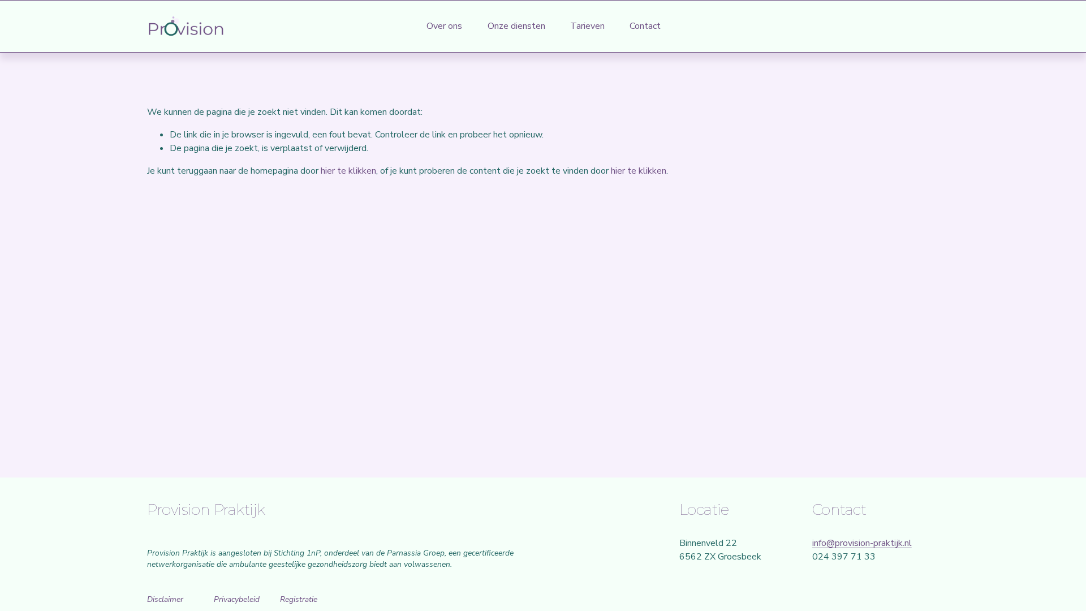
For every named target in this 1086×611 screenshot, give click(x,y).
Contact (645, 26)
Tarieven (587, 26)
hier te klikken (348, 171)
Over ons (444, 26)
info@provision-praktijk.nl (862, 543)
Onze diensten (516, 26)
